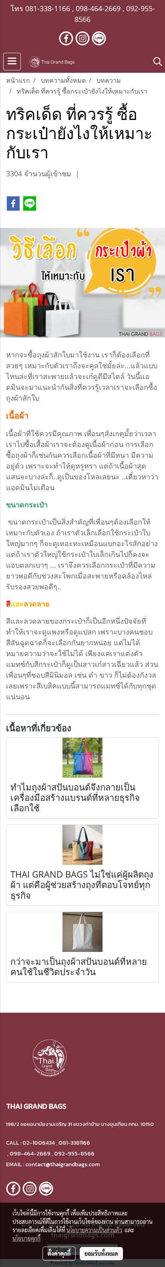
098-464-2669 (98, 8)
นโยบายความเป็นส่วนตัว (94, 1229)
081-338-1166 (47, 8)
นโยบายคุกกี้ (26, 1238)
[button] (155, 61)
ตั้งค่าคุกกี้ (59, 1253)
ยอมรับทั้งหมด (101, 1253)
